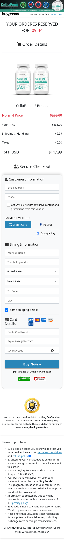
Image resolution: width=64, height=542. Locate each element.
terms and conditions (50, 452)
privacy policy (19, 503)
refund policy (20, 456)
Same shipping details (24, 310)
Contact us (56, 14)
